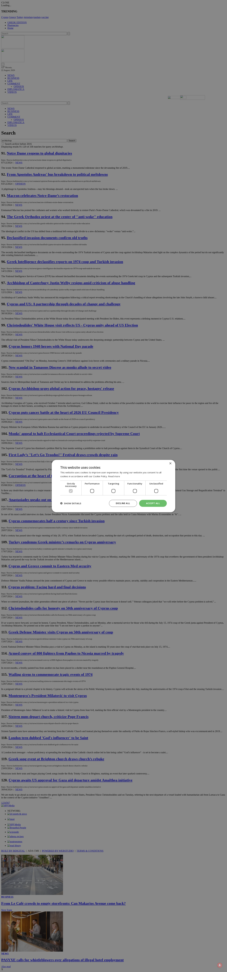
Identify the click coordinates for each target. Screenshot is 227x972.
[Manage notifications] (219, 965)
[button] (70, 503)
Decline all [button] (123, 503)
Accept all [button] (153, 503)
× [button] (170, 463)
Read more (114, 476)
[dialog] (113, 486)
